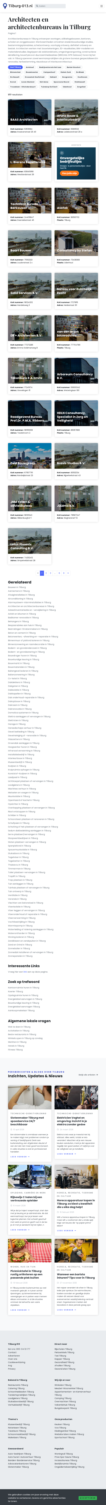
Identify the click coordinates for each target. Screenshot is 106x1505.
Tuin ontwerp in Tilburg (19, 891)
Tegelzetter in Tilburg (19, 860)
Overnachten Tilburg (65, 1401)
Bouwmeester (32, 72)
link (25, 971)
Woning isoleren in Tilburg (21, 937)
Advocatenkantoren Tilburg (22, 1463)
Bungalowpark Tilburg (66, 1408)
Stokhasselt (80, 82)
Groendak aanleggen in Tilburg (23, 743)
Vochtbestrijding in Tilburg (21, 921)
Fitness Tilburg (15, 1049)
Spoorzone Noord (61, 82)
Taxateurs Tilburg (17, 1430)
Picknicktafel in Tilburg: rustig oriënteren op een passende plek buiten (26, 1274)
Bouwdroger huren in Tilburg (22, 655)
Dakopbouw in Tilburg (19, 701)
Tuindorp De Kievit (49, 87)
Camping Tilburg (63, 1398)
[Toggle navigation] (101, 6)
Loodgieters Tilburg (17, 1398)
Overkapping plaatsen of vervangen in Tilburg (31, 807)
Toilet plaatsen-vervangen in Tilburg (26, 872)
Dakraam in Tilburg (17, 705)
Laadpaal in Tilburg (17, 777)
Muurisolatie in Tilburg (19, 796)
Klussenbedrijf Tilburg (19, 1424)
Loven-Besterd (27, 82)
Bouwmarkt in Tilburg (18, 663)
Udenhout (67, 87)
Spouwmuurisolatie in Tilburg (22, 849)
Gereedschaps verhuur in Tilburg (24, 727)
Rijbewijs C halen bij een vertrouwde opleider (26, 1198)
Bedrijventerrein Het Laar (50, 67)
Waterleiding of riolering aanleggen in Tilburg (30, 929)
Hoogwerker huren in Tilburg (22, 746)
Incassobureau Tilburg (66, 1460)
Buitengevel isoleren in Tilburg (23, 670)
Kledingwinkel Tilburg (65, 1430)
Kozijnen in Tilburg (17, 766)
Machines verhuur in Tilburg (22, 788)
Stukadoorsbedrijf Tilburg (20, 1401)
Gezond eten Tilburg (65, 1368)
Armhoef (30, 67)
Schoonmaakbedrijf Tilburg (21, 1434)
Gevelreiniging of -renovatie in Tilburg (27, 735)
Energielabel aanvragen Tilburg (24, 1006)
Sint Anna (44, 82)
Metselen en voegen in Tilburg (23, 792)
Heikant (53, 77)
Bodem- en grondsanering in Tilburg (26, 651)
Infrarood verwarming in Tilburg (24, 750)
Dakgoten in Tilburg (18, 686)
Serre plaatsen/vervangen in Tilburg (26, 834)
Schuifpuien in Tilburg (18, 823)
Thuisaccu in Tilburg (18, 864)
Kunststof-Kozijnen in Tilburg (22, 773)
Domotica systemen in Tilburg (23, 712)
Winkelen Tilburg (63, 1385)
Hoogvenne (67, 77)
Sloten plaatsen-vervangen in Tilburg (27, 842)
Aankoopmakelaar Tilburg (21, 1010)
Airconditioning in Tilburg (20, 598)
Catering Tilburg (16, 1388)
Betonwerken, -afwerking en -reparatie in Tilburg (33, 636)
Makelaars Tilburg (17, 1437)
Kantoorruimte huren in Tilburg (23, 987)
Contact (12, 1352)
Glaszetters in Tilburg (19, 739)
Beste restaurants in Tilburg (22, 1034)
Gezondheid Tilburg (64, 1362)
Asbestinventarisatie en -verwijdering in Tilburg (32, 610)
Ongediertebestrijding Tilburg (69, 1466)
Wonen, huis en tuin (23, 1266)
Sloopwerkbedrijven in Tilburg (23, 838)
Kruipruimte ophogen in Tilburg (23, 769)
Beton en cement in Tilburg (22, 632)
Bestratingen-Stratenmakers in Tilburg (28, 629)
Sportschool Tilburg (64, 1437)
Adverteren (14, 1355)
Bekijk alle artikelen (87, 1075)
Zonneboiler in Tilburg (19, 948)
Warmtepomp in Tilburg (20, 925)
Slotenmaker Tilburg (18, 1466)
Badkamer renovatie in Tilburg (23, 617)
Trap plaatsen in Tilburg (20, 879)
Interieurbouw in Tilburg (20, 758)
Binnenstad (15, 72)
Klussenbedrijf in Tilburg (20, 762)
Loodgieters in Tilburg (19, 785)
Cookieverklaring (16, 1362)
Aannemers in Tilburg (19, 591)
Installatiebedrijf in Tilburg (21, 754)
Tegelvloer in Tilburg (18, 857)
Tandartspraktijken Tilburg (21, 1394)
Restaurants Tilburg (18, 1385)
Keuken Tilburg (62, 1424)
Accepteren (88, 1498)
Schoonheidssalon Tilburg (21, 1391)
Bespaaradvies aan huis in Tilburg (24, 625)
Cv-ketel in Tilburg (17, 678)
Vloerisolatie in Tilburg (19, 906)
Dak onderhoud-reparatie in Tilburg (26, 697)
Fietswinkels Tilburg (64, 1352)
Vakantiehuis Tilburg (65, 1404)
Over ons (12, 1358)
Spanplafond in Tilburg (19, 845)
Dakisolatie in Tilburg (18, 689)
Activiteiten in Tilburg (18, 1030)
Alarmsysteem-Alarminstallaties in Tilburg (29, 602)
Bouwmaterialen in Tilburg (21, 667)
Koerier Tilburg (15, 991)
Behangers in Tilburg (18, 621)
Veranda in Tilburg (17, 899)
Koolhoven (82, 77)
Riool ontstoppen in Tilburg (21, 811)
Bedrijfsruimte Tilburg (65, 1463)
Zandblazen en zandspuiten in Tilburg (27, 940)
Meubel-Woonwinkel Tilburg (69, 1388)
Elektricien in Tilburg (18, 720)
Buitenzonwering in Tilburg (21, 674)
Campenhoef (49, 72)
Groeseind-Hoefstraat (34, 77)
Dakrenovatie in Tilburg (20, 708)
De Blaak (80, 72)
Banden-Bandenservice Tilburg (24, 1460)
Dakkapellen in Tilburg (19, 693)
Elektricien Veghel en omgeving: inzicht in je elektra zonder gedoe (72, 1121)
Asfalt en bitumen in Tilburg (22, 613)
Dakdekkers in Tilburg (19, 682)
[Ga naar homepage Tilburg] (17, 6)
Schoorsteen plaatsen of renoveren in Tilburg (31, 819)
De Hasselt (14, 77)
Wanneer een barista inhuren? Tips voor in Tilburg (76, 1276)
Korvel (13, 82)
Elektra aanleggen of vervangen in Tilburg (29, 716)
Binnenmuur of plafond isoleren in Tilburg (28, 640)
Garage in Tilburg (16, 724)
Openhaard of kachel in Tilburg (23, 800)
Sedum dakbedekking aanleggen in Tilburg (29, 830)
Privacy (12, 1368)
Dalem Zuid (66, 72)
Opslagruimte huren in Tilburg (23, 995)
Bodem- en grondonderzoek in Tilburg (27, 648)
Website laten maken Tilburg (69, 1434)
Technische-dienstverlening (28, 1113)
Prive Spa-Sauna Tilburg (67, 1457)
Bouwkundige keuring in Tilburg (23, 659)
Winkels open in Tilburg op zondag (25, 1038)
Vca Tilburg (60, 1427)
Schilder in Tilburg (17, 815)
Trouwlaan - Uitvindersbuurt (23, 87)
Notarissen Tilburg (17, 1427)
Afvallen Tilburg (62, 1365)
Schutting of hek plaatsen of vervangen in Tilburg (33, 826)
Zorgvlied (81, 87)
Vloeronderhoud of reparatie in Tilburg (27, 914)
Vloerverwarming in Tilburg (21, 918)
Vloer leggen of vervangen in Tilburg (26, 910)
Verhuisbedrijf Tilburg (18, 1404)
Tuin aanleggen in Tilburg (20, 883)
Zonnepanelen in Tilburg (20, 956)
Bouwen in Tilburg (17, 587)
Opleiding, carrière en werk (28, 1192)
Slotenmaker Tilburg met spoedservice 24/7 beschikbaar (27, 1121)
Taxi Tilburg (60, 1355)
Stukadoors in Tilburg (18, 853)
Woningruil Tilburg (64, 1453)
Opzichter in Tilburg (18, 804)
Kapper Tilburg (62, 1358)
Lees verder (19, 1157)
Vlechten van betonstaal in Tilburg (25, 902)
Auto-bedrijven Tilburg (19, 1453)
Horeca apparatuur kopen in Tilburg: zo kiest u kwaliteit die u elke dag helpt (76, 1204)
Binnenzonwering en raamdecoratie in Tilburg (31, 644)
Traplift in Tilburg (16, 876)
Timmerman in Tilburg (19, 868)
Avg (10, 1365)
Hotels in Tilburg (16, 1045)
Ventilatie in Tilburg (17, 895)
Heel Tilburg (15, 67)
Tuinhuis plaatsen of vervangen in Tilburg (28, 887)
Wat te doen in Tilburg (19, 1026)
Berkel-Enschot (73, 67)
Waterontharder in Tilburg (21, 933)
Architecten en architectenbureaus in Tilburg (31, 606)
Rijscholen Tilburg (63, 1349)
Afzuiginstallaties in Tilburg (21, 594)
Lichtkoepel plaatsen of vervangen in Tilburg (30, 781)
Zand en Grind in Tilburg (20, 944)
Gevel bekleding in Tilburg (21, 731)
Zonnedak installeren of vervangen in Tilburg (30, 952)
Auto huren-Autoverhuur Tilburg (24, 1457)
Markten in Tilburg (17, 1042)
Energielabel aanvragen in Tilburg (25, 999)
